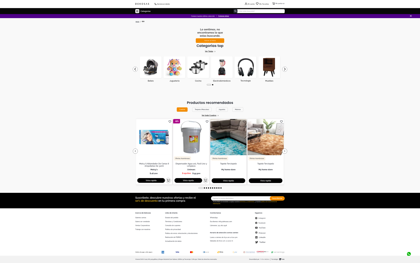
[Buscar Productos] (235, 11)
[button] (207, 84)
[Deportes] (222, 69)
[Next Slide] (284, 69)
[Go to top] (408, 246)
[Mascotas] (174, 69)
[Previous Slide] (135, 69)
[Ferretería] (245, 69)
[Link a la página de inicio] (137, 22)
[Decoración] (150, 69)
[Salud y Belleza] (198, 69)
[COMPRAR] (168, 180)
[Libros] (269, 69)
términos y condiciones (247, 201)
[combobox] (259, 11)
